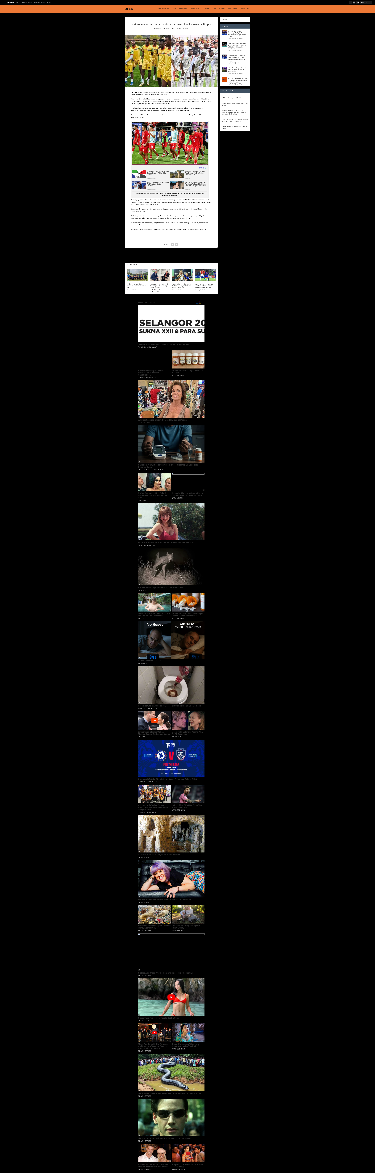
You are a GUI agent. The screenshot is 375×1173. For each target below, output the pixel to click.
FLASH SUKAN (165, 28)
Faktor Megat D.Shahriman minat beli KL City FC (235, 104)
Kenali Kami (245, 9)
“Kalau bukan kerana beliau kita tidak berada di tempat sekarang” (235, 120)
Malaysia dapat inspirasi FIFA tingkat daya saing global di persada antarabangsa (159, 286)
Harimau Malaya (163, 9)
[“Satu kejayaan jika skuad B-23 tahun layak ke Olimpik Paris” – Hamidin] (182, 275)
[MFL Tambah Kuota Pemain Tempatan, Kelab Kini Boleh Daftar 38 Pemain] (224, 79)
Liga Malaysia (195, 9)
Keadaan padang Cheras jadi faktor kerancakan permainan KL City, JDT (204, 285)
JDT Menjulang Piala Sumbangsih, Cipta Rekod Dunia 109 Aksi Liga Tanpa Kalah (237, 33)
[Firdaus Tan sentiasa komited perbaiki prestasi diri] (137, 275)
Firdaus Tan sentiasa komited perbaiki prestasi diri (136, 285)
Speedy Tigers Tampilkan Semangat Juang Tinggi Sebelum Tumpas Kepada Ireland (236, 58)
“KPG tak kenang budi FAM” (231, 98)
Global (207, 9)
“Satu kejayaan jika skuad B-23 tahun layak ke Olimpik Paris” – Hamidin (182, 285)
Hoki (175, 9)
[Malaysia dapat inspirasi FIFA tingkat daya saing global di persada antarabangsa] (160, 275)
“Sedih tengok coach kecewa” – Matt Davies (234, 127)
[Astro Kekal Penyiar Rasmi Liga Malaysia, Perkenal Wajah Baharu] (224, 69)
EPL (215, 9)
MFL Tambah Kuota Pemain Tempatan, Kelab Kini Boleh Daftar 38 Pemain (237, 80)
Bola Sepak (184, 28)
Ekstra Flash (232, 9)
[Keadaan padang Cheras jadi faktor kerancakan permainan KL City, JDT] (205, 275)
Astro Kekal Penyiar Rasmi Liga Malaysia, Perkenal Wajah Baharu (237, 69)
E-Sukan (222, 9)
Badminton (183, 9)
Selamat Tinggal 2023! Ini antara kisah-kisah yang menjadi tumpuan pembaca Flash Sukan (234, 112)
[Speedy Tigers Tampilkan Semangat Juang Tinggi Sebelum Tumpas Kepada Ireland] (224, 57)
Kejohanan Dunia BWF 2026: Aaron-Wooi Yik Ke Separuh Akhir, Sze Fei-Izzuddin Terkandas (237, 46)
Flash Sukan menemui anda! (24, 2)
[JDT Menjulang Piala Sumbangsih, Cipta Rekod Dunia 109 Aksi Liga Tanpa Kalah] (224, 32)
